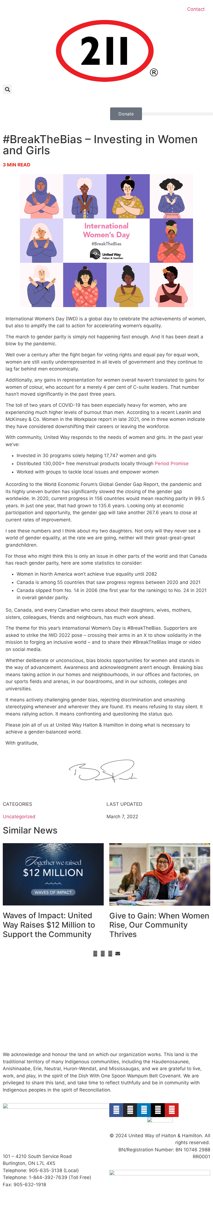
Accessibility (176, 983)
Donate (11, 976)
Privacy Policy (178, 997)
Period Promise (172, 463)
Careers (171, 976)
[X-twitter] (158, 1110)
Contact (196, 9)
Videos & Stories (74, 990)
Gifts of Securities (23, 997)
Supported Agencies (79, 1032)
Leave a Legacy (20, 1004)
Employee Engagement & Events (72, 1004)
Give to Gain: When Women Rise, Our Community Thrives (159, 925)
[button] (7, 89)
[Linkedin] (144, 1110)
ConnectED (121, 997)
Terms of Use (177, 990)
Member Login (179, 1018)
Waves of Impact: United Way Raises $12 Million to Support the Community (49, 925)
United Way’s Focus (131, 976)
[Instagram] (130, 1110)
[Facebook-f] (116, 1110)
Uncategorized (19, 816)
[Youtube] (172, 1110)
